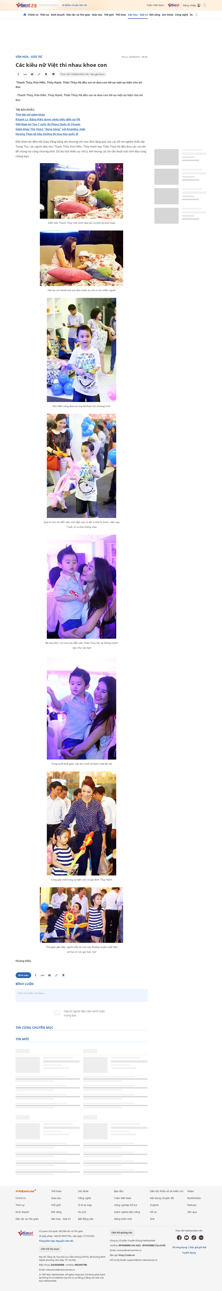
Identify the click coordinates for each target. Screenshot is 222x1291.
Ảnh (152, 1219)
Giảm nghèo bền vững (127, 1212)
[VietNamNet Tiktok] (193, 1239)
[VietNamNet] (24, 14)
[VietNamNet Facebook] (179, 1239)
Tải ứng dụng (179, 1247)
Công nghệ (181, 15)
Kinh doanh (58, 15)
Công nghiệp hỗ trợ (125, 1205)
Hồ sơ (153, 1212)
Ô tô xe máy (85, 1205)
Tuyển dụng (189, 1252)
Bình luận (23, 975)
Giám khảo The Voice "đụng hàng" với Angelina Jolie (50, 129)
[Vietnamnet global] (173, 6)
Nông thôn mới (123, 1219)
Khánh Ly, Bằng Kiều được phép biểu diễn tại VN (48, 119)
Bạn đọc (118, 1191)
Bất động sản (85, 1219)
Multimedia (194, 1198)
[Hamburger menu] (196, 15)
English (154, 1205)
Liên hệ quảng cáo (122, 1232)
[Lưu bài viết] (46, 74)
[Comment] (53, 74)
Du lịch (82, 1212)
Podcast (191, 1205)
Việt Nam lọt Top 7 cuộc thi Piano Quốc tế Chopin (48, 124)
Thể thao (121, 15)
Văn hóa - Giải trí (138, 15)
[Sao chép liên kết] (39, 74)
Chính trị (33, 15)
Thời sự (44, 15)
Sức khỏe (167, 15)
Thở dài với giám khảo (30, 114)
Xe (191, 15)
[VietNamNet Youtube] (186, 1239)
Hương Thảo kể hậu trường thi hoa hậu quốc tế (47, 134)
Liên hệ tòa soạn (50, 1248)
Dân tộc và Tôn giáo (78, 15)
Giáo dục (97, 15)
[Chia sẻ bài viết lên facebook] (18, 74)
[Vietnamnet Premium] (26, 1192)
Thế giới (109, 15)
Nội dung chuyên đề (162, 1198)
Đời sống (155, 15)
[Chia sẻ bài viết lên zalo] (25, 74)
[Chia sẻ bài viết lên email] (32, 74)
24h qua (192, 1212)
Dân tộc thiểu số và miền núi (166, 1191)
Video (190, 1191)
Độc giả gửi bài (198, 1247)
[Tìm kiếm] (204, 5)
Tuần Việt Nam (155, 5)
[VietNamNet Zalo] (201, 1239)
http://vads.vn (127, 1255)
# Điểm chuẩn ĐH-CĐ (74, 5)
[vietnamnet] (26, 6)
